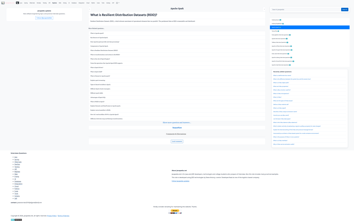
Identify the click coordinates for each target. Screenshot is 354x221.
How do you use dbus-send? (281, 115)
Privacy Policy (52, 216)
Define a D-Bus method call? (281, 104)
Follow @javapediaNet (44, 18)
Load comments (177, 141)
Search (344, 9)
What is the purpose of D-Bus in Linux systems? (286, 137)
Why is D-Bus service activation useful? (283, 144)
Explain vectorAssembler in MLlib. (100, 110)
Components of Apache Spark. (99, 46)
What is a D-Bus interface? (280, 140)
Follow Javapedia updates (180, 181)
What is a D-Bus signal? (279, 108)
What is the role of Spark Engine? (100, 59)
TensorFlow (177, 128)
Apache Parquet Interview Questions (282, 50)
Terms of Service (63, 216)
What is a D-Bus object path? (281, 82)
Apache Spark (276, 27)
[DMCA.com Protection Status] (16, 220)
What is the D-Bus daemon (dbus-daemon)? (285, 122)
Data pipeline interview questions (281, 35)
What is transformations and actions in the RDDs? (105, 54)
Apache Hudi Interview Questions (281, 65)
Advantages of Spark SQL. (98, 97)
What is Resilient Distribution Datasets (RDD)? (104, 50)
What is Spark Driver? (96, 67)
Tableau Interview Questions (280, 42)
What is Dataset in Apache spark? (100, 76)
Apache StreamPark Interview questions (283, 61)
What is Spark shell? (96, 72)
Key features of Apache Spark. (99, 37)
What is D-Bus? (277, 97)
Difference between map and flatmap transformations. (106, 119)
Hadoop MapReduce (277, 23)
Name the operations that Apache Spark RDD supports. (106, 63)
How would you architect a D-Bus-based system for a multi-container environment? (296, 133)
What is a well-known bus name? (282, 75)
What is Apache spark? (97, 33)
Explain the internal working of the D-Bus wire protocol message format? (293, 130)
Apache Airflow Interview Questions (282, 46)
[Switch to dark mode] (17, 3)
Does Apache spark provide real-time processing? (104, 42)
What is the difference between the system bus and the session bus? (292, 79)
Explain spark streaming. (97, 80)
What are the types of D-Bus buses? (283, 101)
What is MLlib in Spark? (97, 101)
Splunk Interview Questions (279, 38)
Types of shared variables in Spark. (100, 84)
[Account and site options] (117, 3)
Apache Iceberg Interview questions (282, 57)
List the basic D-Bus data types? (282, 119)
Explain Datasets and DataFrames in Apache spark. (105, 106)
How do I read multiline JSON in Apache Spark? (104, 114)
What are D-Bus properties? (280, 86)
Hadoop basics (276, 20)
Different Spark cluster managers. (100, 89)
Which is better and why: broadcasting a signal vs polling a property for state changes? (297, 126)
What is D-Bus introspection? (281, 93)
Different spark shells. (96, 93)
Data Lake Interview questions (280, 53)
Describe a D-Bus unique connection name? (285, 111)
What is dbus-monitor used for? (282, 90)
